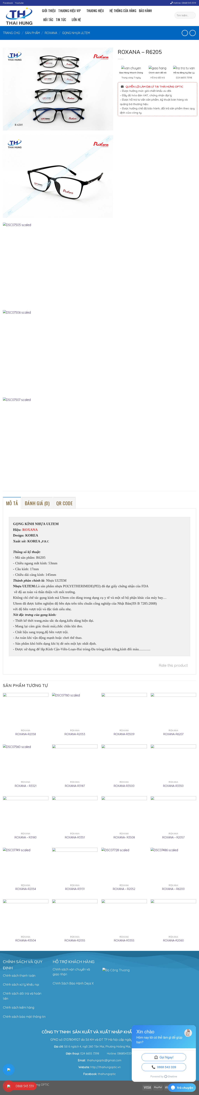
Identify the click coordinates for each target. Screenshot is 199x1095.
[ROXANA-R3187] (75, 761)
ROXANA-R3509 (124, 734)
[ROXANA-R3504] (25, 916)
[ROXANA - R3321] (25, 761)
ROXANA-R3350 (173, 786)
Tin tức (61, 19)
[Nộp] (192, 15)
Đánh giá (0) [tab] (37, 503)
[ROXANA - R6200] (173, 865)
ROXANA (51, 33)
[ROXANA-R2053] (75, 710)
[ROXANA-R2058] (25, 710)
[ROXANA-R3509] (124, 710)
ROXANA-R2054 (25, 889)
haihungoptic (107, 1074)
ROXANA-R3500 (124, 786)
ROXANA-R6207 (173, 734)
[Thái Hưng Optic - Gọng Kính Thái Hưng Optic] (19, 16)
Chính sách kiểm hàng (18, 1007)
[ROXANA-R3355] (124, 916)
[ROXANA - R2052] (124, 865)
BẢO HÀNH (145, 10)
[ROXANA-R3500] (124, 761)
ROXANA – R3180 (26, 837)
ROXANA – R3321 (26, 786)
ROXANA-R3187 (75, 786)
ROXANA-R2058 (25, 734)
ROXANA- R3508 (124, 837)
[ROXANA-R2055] (75, 916)
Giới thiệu (49, 10)
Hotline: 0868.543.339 (184, 2)
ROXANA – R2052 (124, 889)
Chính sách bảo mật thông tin (24, 1017)
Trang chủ (11, 33)
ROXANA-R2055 (75, 940)
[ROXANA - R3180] (25, 813)
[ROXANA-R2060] (173, 916)
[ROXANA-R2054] (25, 865)
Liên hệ (76, 19)
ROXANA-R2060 (173, 940)
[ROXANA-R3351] (75, 813)
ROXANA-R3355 (124, 940)
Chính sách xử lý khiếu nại (21, 984)
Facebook (8, 2)
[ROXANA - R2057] (173, 813)
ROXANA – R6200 (173, 889)
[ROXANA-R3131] (75, 865)
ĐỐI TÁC (48, 19)
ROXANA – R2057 (173, 837)
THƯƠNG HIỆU (95, 10)
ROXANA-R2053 (75, 734)
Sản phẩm (32, 33)
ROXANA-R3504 (25, 940)
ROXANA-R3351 (75, 837)
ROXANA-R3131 (75, 889)
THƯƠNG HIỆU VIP (69, 10)
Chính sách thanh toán (19, 976)
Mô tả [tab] (12, 503)
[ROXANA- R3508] (124, 813)
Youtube (19, 2)
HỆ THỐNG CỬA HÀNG (123, 10)
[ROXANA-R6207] (173, 710)
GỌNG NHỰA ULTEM (76, 33)
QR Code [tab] (64, 503)
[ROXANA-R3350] (173, 761)
